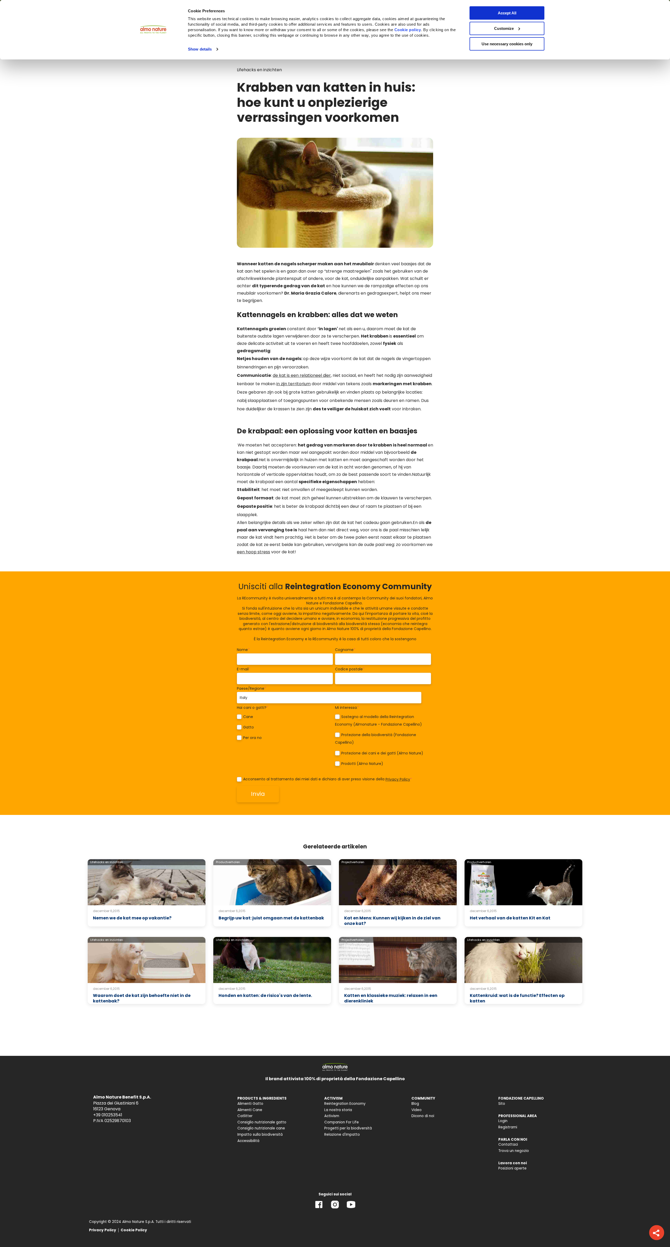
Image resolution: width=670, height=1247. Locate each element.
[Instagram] (335, 1208)
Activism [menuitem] (331, 1115)
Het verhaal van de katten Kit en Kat (510, 918)
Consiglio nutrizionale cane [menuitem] (261, 1128)
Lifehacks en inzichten (259, 70)
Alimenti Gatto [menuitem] (250, 1103)
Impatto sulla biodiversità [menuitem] (260, 1134)
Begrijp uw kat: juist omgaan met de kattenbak (271, 918)
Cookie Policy (134, 1230)
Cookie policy (407, 29)
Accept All (507, 13)
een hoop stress (253, 552)
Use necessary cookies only (507, 44)
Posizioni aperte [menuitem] (512, 1168)
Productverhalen (228, 862)
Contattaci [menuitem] (508, 1144)
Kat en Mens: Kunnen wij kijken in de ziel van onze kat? (392, 920)
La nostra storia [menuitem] (338, 1109)
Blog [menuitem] (415, 1103)
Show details (200, 49)
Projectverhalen (353, 862)
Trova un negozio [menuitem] (513, 1150)
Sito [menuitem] (501, 1103)
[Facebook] (319, 1208)
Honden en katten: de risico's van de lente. (265, 995)
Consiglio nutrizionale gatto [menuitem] (261, 1122)
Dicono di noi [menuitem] (422, 1115)
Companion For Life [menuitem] (341, 1122)
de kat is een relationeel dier (302, 375)
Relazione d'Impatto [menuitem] (342, 1134)
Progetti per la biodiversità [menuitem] (348, 1128)
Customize (504, 28)
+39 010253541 (107, 1115)
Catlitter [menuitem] (245, 1115)
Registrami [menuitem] (507, 1127)
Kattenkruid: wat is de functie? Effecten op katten (517, 998)
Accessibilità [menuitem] (248, 1140)
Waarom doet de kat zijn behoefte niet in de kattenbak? (142, 998)
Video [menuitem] (416, 1109)
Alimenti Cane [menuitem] (249, 1109)
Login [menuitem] (502, 1120)
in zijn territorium (293, 384)
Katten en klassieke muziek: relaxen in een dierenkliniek (390, 998)
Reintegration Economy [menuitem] (345, 1103)
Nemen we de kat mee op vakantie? (132, 918)
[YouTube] (351, 1208)
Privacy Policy (398, 779)
